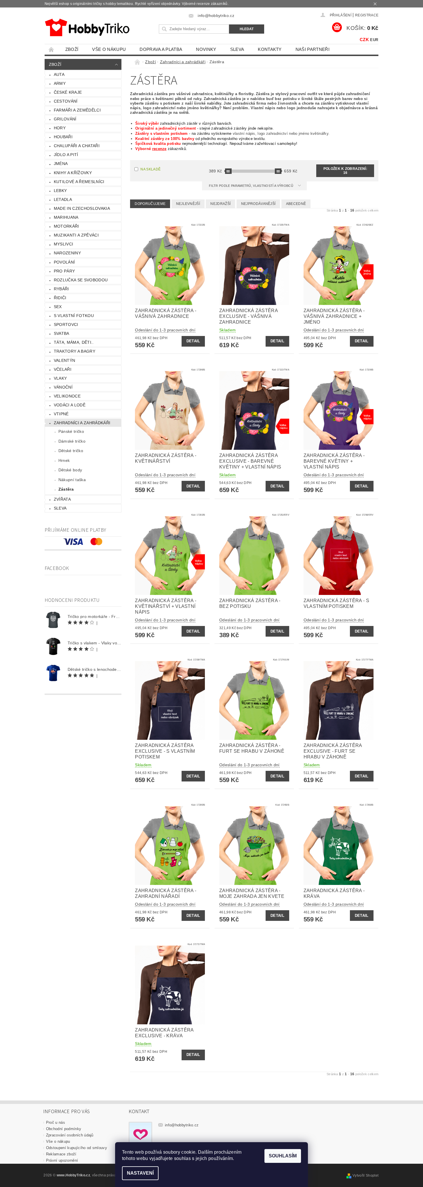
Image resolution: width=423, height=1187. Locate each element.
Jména (61, 163)
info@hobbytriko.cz (182, 1125)
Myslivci (63, 244)
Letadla (63, 199)
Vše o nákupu (109, 49)
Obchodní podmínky (63, 1129)
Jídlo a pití (66, 154)
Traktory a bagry (74, 351)
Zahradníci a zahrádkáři (82, 422)
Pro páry (64, 271)
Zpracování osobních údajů (70, 1135)
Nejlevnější (188, 204)
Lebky (60, 190)
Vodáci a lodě (69, 405)
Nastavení (140, 1173)
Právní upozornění (62, 1160)
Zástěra (66, 489)
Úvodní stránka (51, 49)
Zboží (72, 49)
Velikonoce (67, 396)
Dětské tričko (70, 450)
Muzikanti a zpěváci (76, 235)
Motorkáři (66, 226)
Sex (58, 306)
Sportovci (66, 324)
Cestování (66, 101)
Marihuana (66, 217)
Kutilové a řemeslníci (79, 181)
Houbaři (63, 137)
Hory (60, 128)
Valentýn (64, 360)
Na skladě (150, 169)
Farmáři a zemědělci (77, 110)
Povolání (64, 262)
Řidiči (60, 297)
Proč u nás (55, 1122)
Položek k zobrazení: (345, 171)
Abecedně (296, 204)
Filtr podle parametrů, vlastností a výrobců (251, 185)
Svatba (61, 333)
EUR (374, 40)
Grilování (65, 119)
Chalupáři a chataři (77, 145)
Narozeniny (67, 253)
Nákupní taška (72, 479)
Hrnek (64, 460)
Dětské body (70, 470)
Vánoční (63, 387)
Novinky (206, 49)
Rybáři (61, 289)
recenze (159, 149)
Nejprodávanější (258, 204)
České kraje (68, 92)
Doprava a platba (161, 49)
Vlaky (60, 378)
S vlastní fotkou (74, 315)
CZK (364, 39)
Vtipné (61, 414)
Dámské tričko (71, 441)
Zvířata (62, 499)
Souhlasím (283, 1155)
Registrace (366, 15)
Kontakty (270, 49)
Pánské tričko (71, 431)
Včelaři (62, 369)
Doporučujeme (150, 204)
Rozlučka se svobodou (81, 280)
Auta (59, 74)
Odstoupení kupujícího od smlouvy (76, 1148)
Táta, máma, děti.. (74, 342)
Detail (193, 341)
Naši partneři (312, 49)
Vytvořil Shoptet (365, 1175)
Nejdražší (220, 204)
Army (60, 83)
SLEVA (237, 49)
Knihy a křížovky (73, 172)
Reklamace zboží (61, 1154)
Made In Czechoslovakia (82, 208)
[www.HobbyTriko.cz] (87, 27)
